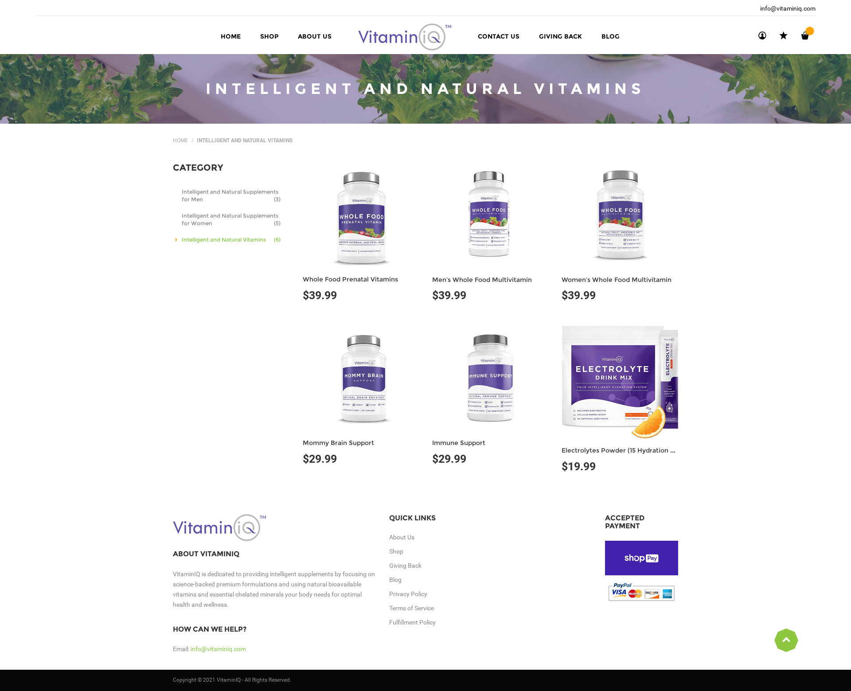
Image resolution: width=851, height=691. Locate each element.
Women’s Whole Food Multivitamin (616, 280)
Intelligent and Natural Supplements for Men (231, 195)
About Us (401, 537)
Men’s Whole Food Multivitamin (482, 280)
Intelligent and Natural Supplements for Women (231, 219)
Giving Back (405, 565)
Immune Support (458, 443)
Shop (396, 551)
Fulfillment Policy (412, 622)
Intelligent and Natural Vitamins (231, 239)
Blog (395, 579)
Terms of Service (411, 608)
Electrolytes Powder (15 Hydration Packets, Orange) (643, 450)
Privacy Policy (408, 593)
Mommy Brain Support (338, 443)
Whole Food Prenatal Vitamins (350, 279)
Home (180, 140)
